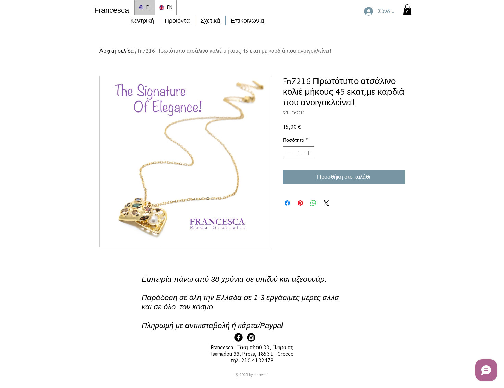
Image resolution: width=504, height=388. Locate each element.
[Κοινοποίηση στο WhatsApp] (313, 203)
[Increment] (309, 153)
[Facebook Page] (238, 337)
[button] (407, 9)
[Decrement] (288, 153)
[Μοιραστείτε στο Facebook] (287, 203)
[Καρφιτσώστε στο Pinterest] (300, 203)
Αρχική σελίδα (116, 51)
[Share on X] (326, 203)
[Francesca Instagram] (251, 337)
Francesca (111, 10)
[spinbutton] (298, 153)
